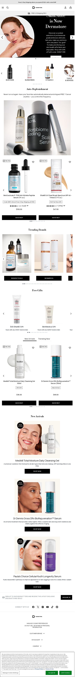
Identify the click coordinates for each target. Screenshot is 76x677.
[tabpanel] (37, 376)
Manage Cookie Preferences (37, 623)
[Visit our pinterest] (57, 607)
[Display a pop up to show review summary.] (28, 206)
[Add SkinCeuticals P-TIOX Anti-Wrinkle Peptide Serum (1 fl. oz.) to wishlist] (33, 162)
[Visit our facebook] (33, 607)
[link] (65, 8)
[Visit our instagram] (42, 607)
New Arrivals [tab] (30, 339)
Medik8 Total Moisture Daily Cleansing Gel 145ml (19, 382)
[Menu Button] (2, 8)
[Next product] (71, 190)
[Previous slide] (2, 37)
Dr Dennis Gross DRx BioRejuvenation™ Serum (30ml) (56, 382)
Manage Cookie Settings (11, 673)
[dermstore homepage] (37, 7)
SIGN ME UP (66, 597)
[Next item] (73, 73)
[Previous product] (3, 190)
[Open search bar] (7, 8)
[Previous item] (1, 73)
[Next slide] (72, 37)
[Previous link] (3, 259)
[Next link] (71, 259)
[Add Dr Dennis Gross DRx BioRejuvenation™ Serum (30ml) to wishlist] (69, 347)
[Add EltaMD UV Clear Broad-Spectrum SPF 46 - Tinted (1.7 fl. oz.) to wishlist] (69, 162)
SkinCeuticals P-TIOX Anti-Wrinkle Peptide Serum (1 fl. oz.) (19, 196)
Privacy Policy (39, 669)
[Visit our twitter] (38, 607)
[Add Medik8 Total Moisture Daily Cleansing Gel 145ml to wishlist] (33, 347)
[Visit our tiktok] (52, 607)
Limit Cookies (65, 673)
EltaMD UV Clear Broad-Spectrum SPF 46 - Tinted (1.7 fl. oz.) (56, 196)
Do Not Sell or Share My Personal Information (37, 626)
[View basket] (70, 8)
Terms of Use (50, 669)
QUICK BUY (19, 218)
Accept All (51, 673)
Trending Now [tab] (44, 339)
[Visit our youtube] (47, 607)
